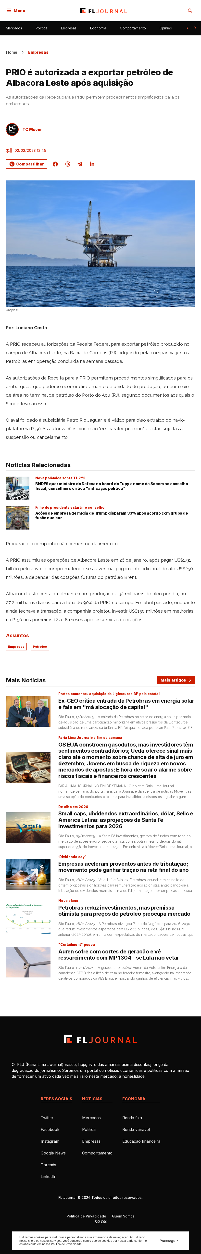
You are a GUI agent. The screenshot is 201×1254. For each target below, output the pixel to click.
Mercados (14, 28)
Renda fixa (132, 1117)
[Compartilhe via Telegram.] (80, 164)
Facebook (50, 1129)
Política (41, 28)
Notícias (92, 1098)
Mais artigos (173, 680)
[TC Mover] (12, 129)
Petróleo (40, 646)
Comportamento (133, 28)
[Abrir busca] (190, 10)
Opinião (166, 28)
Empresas (68, 28)
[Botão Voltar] (187, 28)
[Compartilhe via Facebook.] (55, 164)
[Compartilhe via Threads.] (68, 164)
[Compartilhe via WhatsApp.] (26, 164)
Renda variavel (136, 1129)
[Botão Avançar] (195, 28)
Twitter (47, 1117)
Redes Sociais (56, 1098)
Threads (48, 1164)
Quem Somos (123, 1216)
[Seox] (101, 1222)
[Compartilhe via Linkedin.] (92, 164)
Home (11, 52)
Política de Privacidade (86, 1216)
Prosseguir (169, 1241)
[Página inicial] (100, 1039)
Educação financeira (141, 1141)
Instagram (50, 1141)
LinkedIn (48, 1176)
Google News (53, 1153)
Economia (98, 28)
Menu (19, 10)
